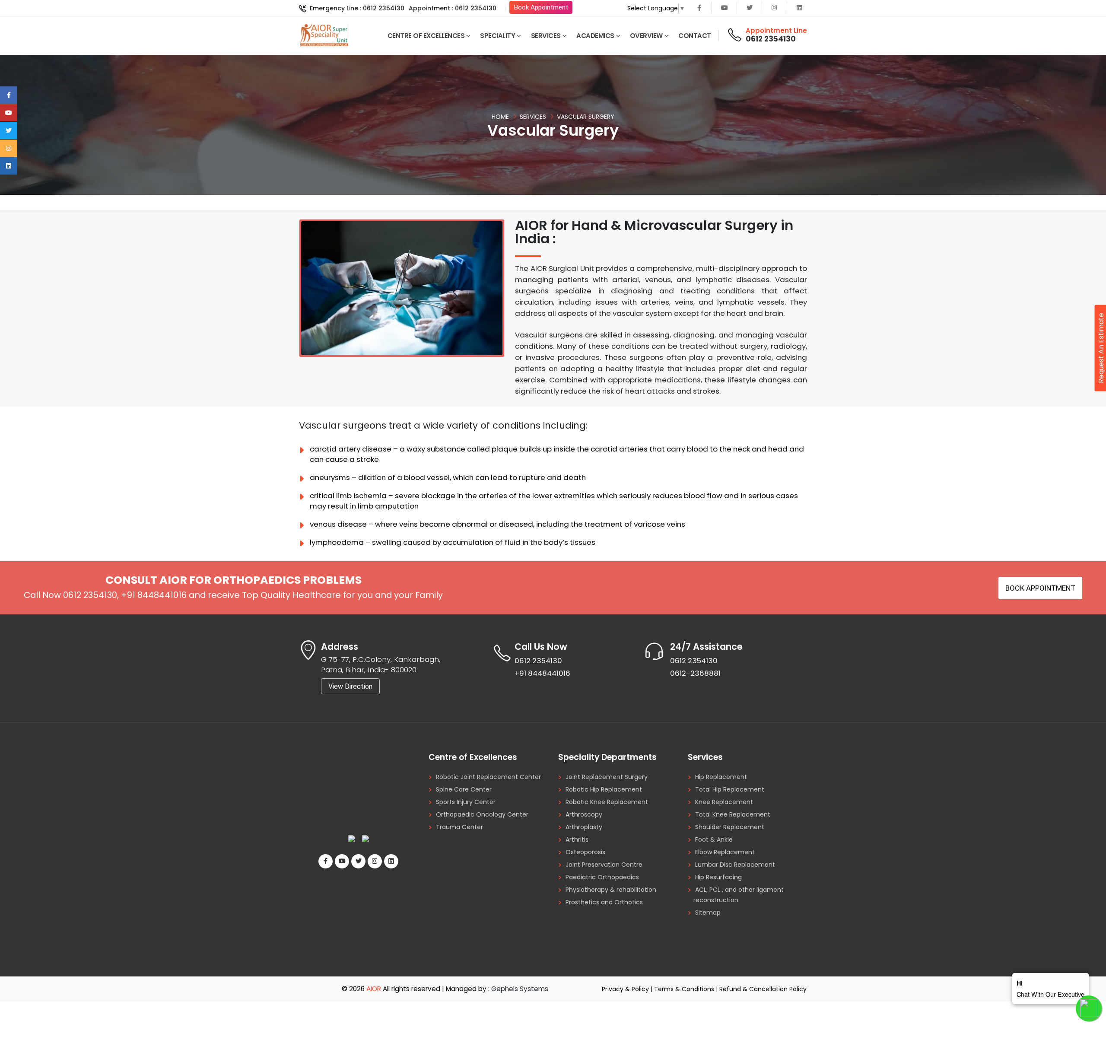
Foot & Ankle (714, 839)
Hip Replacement (721, 777)
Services (546, 35)
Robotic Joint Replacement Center (488, 777)
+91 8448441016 (154, 595)
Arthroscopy (584, 814)
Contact (694, 35)
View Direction (350, 686)
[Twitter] (749, 8)
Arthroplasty (584, 827)
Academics (595, 35)
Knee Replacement (724, 802)
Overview (646, 35)
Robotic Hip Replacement (604, 789)
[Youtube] (724, 8)
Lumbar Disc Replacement (735, 864)
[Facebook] (699, 8)
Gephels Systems (519, 988)
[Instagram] (774, 8)
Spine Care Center (464, 789)
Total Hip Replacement (729, 789)
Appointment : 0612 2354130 (452, 8)
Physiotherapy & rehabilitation (611, 889)
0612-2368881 (695, 673)
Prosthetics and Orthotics (604, 902)
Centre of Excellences (426, 35)
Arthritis (577, 839)
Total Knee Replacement (732, 814)
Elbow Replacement (725, 852)
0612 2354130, (91, 595)
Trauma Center (459, 827)
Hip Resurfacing (718, 877)
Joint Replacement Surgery (607, 777)
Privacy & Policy (625, 989)
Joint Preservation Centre (604, 864)
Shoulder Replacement (729, 827)
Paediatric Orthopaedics (602, 877)
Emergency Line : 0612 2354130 (356, 8)
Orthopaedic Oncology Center (482, 814)
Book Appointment (541, 7)
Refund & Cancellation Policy (763, 989)
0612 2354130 (771, 39)
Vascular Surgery (585, 116)
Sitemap (708, 912)
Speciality (497, 35)
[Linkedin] (799, 8)
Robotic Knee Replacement (607, 802)
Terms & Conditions (684, 989)
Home (500, 116)
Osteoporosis (585, 852)
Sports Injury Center (466, 802)
